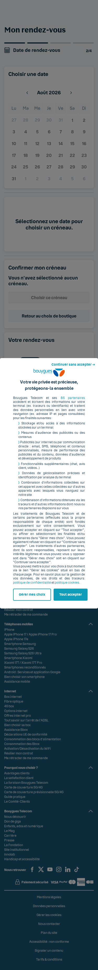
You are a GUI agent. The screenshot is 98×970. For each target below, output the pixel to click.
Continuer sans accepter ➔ (73, 365)
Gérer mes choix (32, 595)
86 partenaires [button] (73, 398)
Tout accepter (70, 595)
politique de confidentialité (32, 582)
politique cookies (67, 582)
